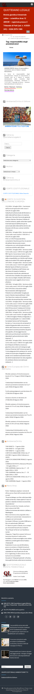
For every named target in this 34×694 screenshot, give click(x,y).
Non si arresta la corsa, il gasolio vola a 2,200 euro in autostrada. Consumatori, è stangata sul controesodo (18, 517)
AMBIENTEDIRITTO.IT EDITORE (17, 126)
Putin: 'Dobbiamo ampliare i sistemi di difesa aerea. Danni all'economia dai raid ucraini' (18, 493)
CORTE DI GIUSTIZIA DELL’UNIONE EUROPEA (13, 200)
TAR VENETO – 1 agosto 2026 (14, 451)
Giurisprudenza (9, 90)
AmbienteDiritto (14, 441)
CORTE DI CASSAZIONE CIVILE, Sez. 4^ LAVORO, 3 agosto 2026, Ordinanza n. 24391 (17, 455)
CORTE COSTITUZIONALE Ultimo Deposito (16, 193)
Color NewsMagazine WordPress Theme (19, 689)
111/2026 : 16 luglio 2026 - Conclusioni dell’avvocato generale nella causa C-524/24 (17, 208)
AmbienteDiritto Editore (9, 677)
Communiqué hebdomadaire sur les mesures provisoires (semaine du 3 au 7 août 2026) (17, 385)
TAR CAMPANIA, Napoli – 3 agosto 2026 (18, 481)
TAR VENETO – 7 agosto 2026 (14, 446)
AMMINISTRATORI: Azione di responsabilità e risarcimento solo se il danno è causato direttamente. (16, 70)
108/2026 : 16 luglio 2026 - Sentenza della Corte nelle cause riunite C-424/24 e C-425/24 (18, 234)
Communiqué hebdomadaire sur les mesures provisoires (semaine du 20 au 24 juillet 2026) (18, 432)
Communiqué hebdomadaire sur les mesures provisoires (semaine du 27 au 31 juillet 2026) (18, 415)
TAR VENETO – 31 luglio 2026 (14, 448)
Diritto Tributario (10, 87)
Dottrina (19, 87)
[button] (28, 31)
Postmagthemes (17, 691)
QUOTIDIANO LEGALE (16, 10)
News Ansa (12, 486)
